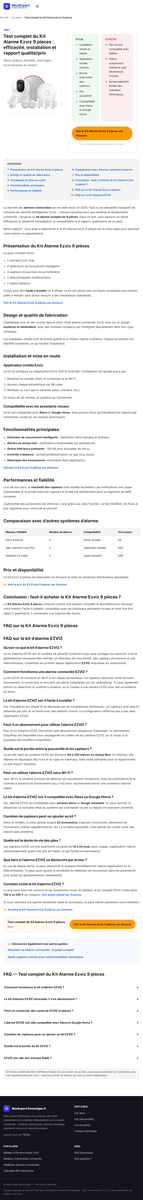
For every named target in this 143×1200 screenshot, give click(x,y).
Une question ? (83, 1158)
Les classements (84, 1119)
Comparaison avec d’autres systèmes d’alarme (104, 169)
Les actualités (82, 1125)
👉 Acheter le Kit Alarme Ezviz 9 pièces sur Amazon (38, 909)
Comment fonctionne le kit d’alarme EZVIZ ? (34, 987)
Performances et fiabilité (26, 190)
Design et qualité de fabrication (30, 175)
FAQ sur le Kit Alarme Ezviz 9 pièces (98, 189)
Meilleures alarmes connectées (21, 1164)
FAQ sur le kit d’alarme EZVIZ (93, 195)
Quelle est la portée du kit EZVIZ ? (27, 1046)
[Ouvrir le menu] (37, 6)
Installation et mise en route (28, 180)
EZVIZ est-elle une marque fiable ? (28, 1058)
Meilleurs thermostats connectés (22, 1158)
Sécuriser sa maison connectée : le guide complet (41, 950)
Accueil (4, 17)
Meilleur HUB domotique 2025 (21, 1152)
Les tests (16, 17)
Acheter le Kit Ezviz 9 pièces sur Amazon (30, 467)
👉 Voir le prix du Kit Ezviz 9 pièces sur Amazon (35, 584)
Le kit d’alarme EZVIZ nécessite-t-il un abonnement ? (40, 999)
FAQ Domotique (83, 1152)
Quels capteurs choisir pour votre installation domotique (45, 957)
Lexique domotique (85, 1130)
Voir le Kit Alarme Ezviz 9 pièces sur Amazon (99, 133)
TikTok (26, 1134)
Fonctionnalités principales (27, 185)
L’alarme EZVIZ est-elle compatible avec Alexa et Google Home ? (48, 1022)
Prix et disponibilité (87, 175)
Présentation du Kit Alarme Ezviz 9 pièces (36, 169)
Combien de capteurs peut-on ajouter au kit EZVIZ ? (39, 1034)
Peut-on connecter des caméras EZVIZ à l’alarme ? (38, 1010)
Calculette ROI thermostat (18, 1170)
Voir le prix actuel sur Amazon (61, 894)
